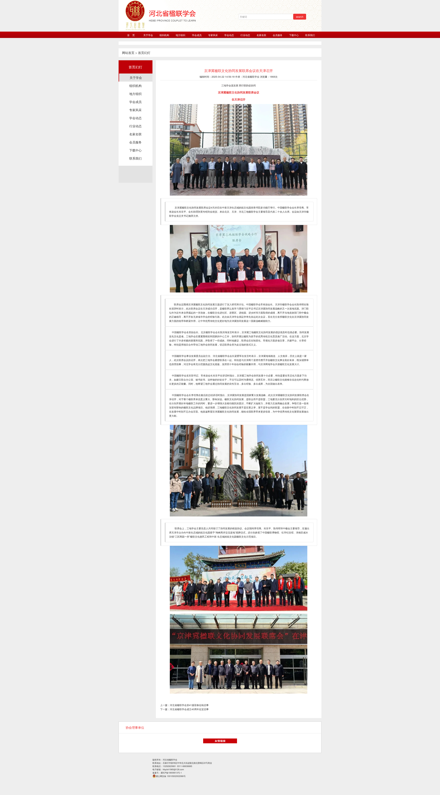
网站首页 (128, 52)
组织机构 (164, 35)
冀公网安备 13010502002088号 (171, 776)
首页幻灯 (144, 52)
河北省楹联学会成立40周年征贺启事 (189, 709)
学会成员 (197, 35)
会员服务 (277, 35)
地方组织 (180, 35)
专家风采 (213, 35)
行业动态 (245, 35)
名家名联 (261, 35)
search (299, 16)
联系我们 (310, 35)
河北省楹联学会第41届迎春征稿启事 (189, 705)
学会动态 (229, 35)
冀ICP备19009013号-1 (171, 772)
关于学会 (148, 35)
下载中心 (294, 35)
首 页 (131, 35)
